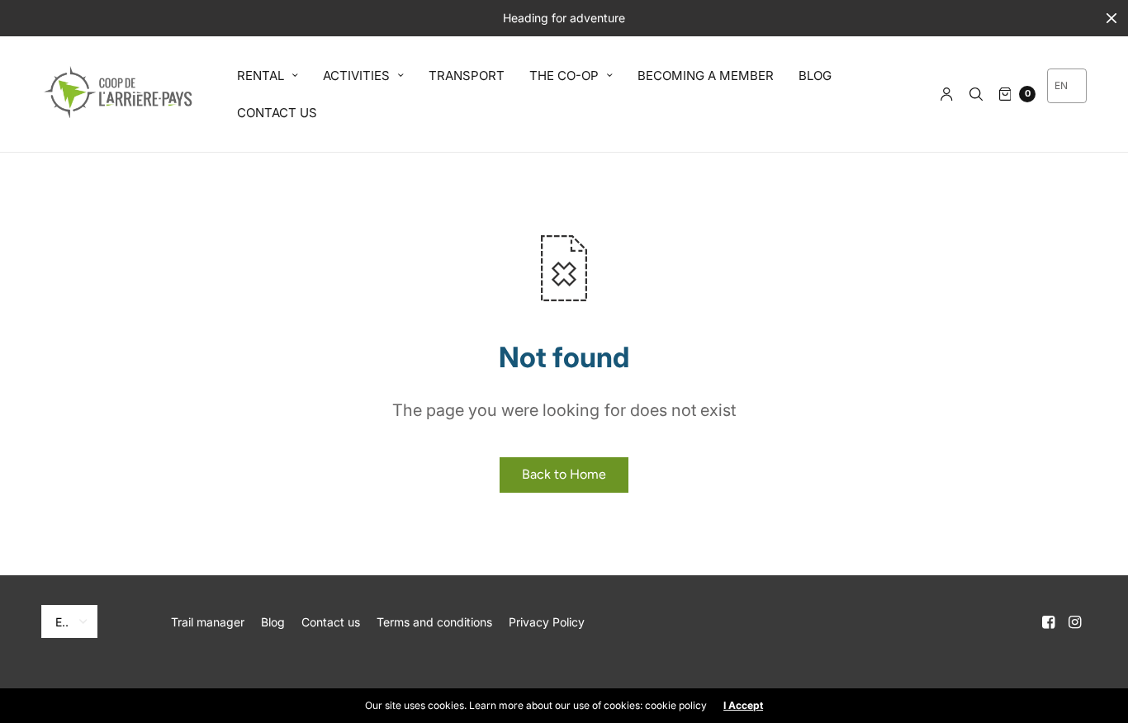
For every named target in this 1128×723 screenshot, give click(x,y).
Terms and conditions (434, 622)
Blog (273, 622)
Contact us (330, 622)
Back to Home (564, 474)
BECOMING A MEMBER (705, 75)
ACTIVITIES (356, 75)
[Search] (976, 94)
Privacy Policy (547, 622)
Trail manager (207, 622)
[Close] (1111, 18)
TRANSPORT (467, 75)
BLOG (815, 75)
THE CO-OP (564, 75)
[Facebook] (1048, 622)
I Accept (743, 706)
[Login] (947, 94)
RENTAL (260, 75)
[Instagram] (1075, 622)
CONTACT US (277, 112)
